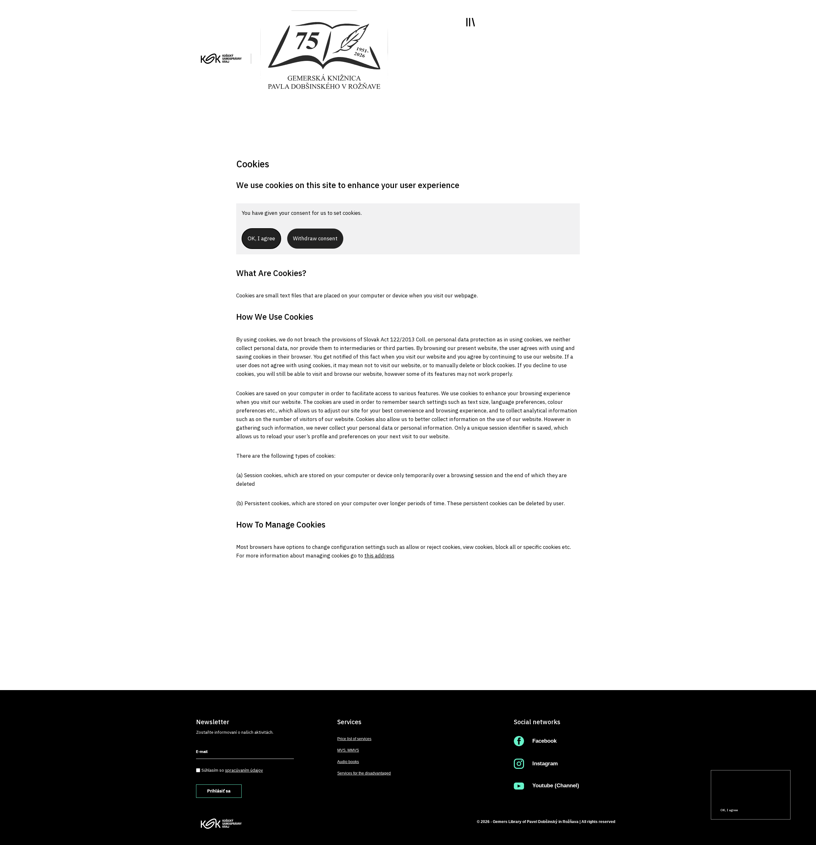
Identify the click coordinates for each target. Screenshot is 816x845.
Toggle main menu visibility (470, 22)
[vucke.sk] (221, 58)
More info (723, 798)
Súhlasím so (232, 770)
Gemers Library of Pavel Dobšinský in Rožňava (536, 822)
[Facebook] (520, 741)
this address (379, 555)
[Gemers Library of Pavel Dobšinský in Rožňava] (324, 54)
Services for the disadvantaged (364, 773)
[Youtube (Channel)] (520, 786)
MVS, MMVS (348, 750)
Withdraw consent (315, 238)
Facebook (544, 741)
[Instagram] (520, 764)
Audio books (348, 762)
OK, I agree (729, 810)
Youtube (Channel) (555, 786)
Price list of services (354, 739)
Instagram (545, 764)
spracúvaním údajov (244, 770)
